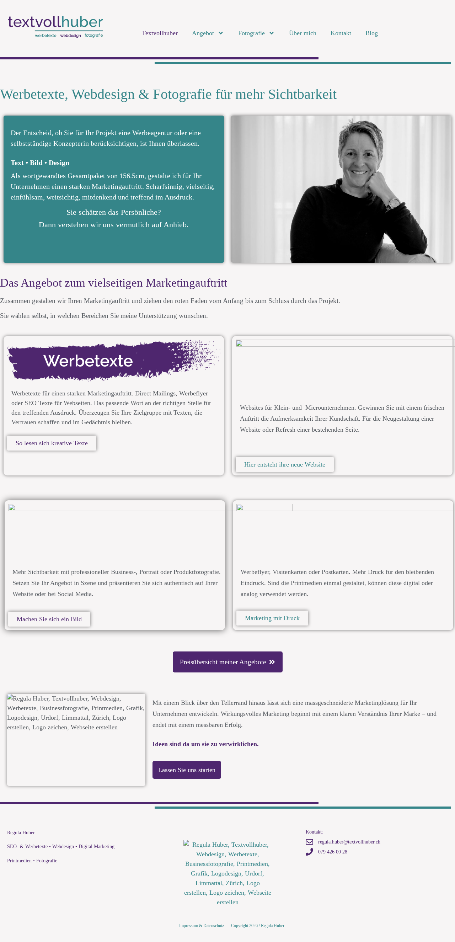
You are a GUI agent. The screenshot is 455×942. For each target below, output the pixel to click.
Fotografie (251, 33)
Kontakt (341, 33)
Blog (371, 33)
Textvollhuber (160, 33)
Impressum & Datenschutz (201, 925)
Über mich (302, 33)
